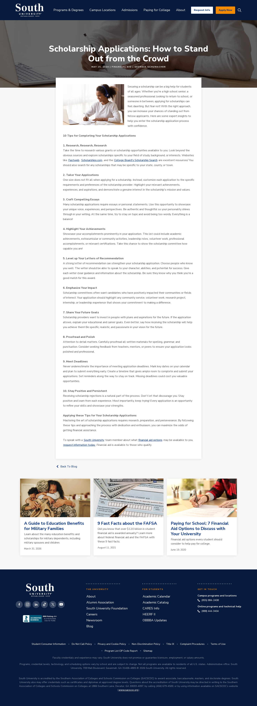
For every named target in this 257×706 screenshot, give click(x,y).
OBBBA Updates (155, 620)
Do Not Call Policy (82, 644)
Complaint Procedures (192, 644)
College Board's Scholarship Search (136, 160)
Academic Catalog (156, 602)
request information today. (79, 445)
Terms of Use (218, 644)
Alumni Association (100, 602)
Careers (91, 614)
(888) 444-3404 (210, 611)
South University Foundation (107, 608)
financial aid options (150, 440)
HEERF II (149, 614)
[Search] (239, 10)
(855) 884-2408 (210, 600)
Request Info (202, 10)
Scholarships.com (91, 160)
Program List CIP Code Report (121, 651)
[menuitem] (68, 10)
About (91, 596)
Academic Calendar (156, 596)
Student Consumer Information (49, 644)
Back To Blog (68, 466)
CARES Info (151, 608)
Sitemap (147, 651)
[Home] (30, 10)
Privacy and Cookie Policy (112, 644)
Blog (89, 626)
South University (94, 440)
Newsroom (94, 620)
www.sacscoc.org (128, 690)
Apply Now (225, 10)
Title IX (170, 644)
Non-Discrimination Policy (146, 644)
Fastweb (73, 160)
